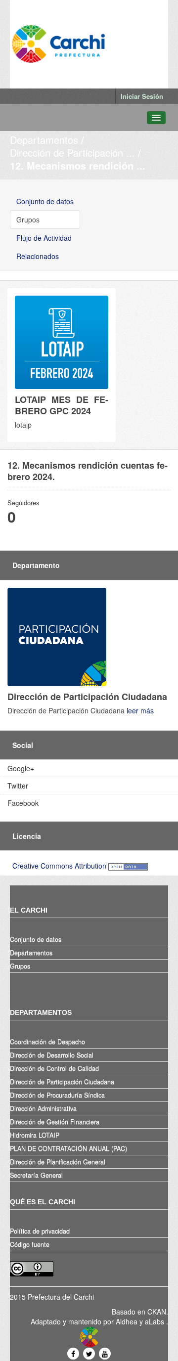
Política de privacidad (40, 1231)
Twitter (17, 785)
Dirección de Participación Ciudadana (62, 1081)
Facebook (23, 803)
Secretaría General (36, 1175)
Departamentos (44, 139)
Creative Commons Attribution (59, 866)
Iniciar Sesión (142, 96)
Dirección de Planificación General (57, 1161)
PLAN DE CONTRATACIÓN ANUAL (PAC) (68, 1148)
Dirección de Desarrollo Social (51, 1055)
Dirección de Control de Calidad (54, 1068)
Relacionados (37, 256)
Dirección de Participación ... (72, 152)
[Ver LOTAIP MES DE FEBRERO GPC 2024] (61, 365)
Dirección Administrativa (43, 1108)
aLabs (155, 1321)
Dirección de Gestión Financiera (54, 1121)
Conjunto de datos (45, 201)
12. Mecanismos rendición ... (77, 165)
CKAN (156, 1312)
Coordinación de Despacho (47, 1041)
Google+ (20, 768)
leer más (140, 710)
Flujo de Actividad (44, 238)
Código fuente (29, 1244)
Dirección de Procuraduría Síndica (57, 1095)
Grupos (28, 219)
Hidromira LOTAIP (34, 1135)
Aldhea (126, 1321)
